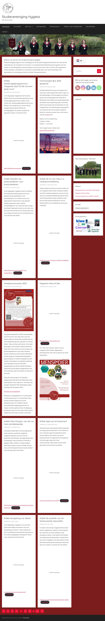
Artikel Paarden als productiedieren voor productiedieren (13, 182)
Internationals (90, 26)
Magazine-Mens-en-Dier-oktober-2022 (50, 341)
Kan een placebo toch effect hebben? (87, 196)
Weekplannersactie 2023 (15, 283)
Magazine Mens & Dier (50, 283)
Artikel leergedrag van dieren (17, 518)
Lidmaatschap (41, 26)
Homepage (5, 26)
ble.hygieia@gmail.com (47, 130)
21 (37, 611)
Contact (4, 32)
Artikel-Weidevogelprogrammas (12, 168)
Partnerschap (54, 26)
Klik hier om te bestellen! (12, 391)
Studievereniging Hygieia (21, 17)
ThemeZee (26, 618)
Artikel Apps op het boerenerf (53, 421)
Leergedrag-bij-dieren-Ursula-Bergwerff (15, 592)
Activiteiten (17, 26)
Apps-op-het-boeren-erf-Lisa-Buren (49, 500)
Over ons (28, 26)
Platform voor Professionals (73, 26)
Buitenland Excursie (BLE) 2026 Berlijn (87, 190)
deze (48, 114)
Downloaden (26, 168)
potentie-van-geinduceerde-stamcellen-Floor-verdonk (54, 599)
